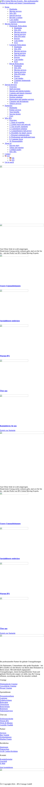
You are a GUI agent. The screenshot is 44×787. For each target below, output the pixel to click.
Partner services (15, 110)
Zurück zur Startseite (7, 430)
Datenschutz (4, 749)
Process (17, 38)
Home (7, 7)
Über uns (3, 391)
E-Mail (2, 763)
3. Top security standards (18, 127)
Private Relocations (16, 64)
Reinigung (4, 709)
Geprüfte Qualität (6, 725)
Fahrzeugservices (6, 711)
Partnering (8, 106)
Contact (7, 154)
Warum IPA (5, 356)
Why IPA (12, 13)
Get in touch (9, 162)
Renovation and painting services (21, 99)
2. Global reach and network (20, 124)
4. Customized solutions (18, 129)
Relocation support (16, 95)
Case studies (14, 20)
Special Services (11, 85)
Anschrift (3, 761)
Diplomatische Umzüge (8, 684)
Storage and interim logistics (19, 91)
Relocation (4, 702)
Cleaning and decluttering (18, 101)
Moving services (15, 11)
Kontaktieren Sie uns (8, 426)
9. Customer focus (16, 139)
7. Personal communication (19, 135)
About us (8, 143)
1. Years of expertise (16, 122)
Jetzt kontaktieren (6, 767)
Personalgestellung (7, 696)
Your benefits (14, 112)
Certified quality (15, 150)
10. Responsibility (16, 141)
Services (3, 733)
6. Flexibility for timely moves (20, 133)
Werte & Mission (6, 723)
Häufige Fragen (6, 739)
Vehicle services (15, 103)
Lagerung (3, 698)
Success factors (15, 114)
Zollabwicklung (6, 700)
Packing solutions (15, 97)
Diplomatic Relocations (18, 26)
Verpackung (4, 704)
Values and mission (16, 148)
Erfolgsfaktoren (5, 737)
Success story (14, 145)
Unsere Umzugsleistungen (10, 286)
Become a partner (15, 18)
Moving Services (11, 24)
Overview (13, 87)
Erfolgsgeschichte (6, 719)
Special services (15, 15)
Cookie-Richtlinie (11, 751)
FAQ (16, 43)
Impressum (4, 747)
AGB (2, 751)
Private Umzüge (6, 688)
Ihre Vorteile (4, 735)
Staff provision (14, 89)
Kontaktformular (6, 759)
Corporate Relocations (17, 45)
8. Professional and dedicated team (22, 137)
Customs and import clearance (20, 93)
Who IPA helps (19, 36)
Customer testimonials (17, 22)
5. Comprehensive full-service (20, 131)
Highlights (13, 9)
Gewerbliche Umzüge (8, 686)
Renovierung (5, 707)
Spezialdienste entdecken (10, 321)
